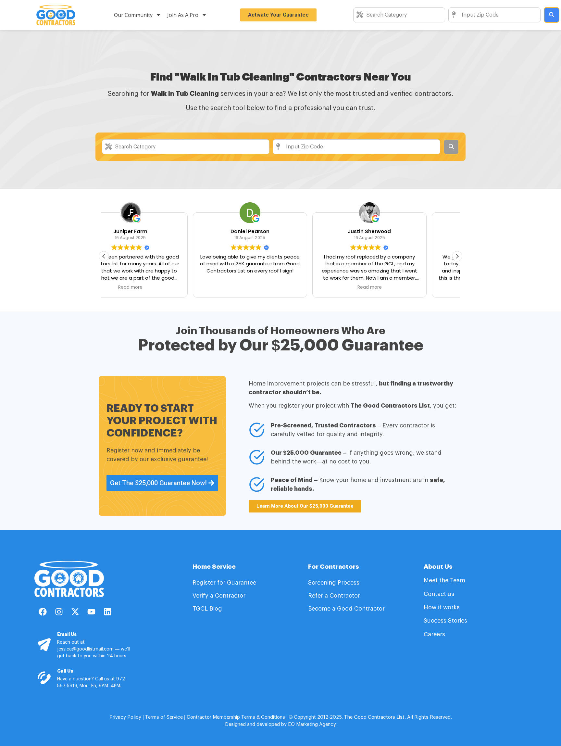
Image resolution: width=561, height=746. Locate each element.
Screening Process (334, 583)
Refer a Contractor (335, 596)
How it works (442, 607)
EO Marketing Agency (311, 724)
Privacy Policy (125, 717)
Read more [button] (280, 287)
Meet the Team (445, 580)
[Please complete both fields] (551, 15)
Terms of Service (164, 717)
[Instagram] (59, 611)
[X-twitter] (75, 611)
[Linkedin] (107, 611)
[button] (457, 256)
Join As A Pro (182, 15)
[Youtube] (91, 611)
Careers (434, 634)
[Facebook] (42, 611)
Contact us (439, 594)
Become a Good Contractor (346, 609)
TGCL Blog (207, 609)
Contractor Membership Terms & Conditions (236, 717)
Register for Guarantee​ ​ (225, 583)
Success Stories (445, 621)
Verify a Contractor (219, 596)
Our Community (133, 15)
